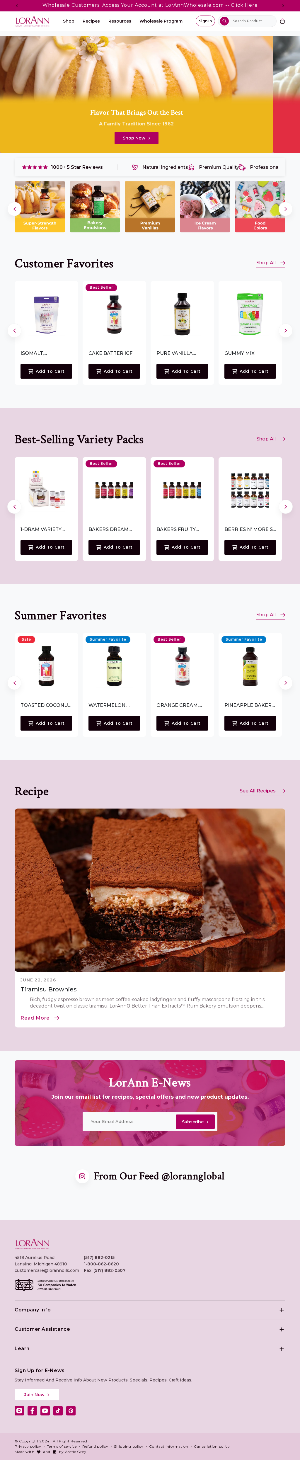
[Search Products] (224, 21)
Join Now (34, 1394)
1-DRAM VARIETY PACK (41, 530)
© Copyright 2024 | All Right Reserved (51, 1441)
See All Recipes (258, 791)
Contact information (168, 1446)
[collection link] (40, 206)
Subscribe (193, 1121)
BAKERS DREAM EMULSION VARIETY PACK (112, 530)
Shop (68, 21)
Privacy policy (28, 1446)
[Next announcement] (283, 5)
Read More (35, 1018)
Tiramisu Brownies (49, 989)
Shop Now (134, 138)
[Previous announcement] (16, 5)
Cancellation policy (212, 1446)
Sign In (205, 21)
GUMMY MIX (239, 353)
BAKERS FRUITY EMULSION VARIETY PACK (180, 530)
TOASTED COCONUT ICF (46, 705)
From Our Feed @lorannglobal (159, 1176)
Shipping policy (129, 1446)
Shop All (266, 263)
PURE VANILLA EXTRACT (174, 353)
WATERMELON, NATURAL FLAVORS (112, 705)
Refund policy (95, 1446)
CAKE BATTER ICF (110, 353)
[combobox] (247, 21)
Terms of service (62, 1446)
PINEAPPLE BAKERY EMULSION (249, 705)
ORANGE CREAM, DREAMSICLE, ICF (177, 705)
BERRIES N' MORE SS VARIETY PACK (250, 530)
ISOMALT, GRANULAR (35, 353)
